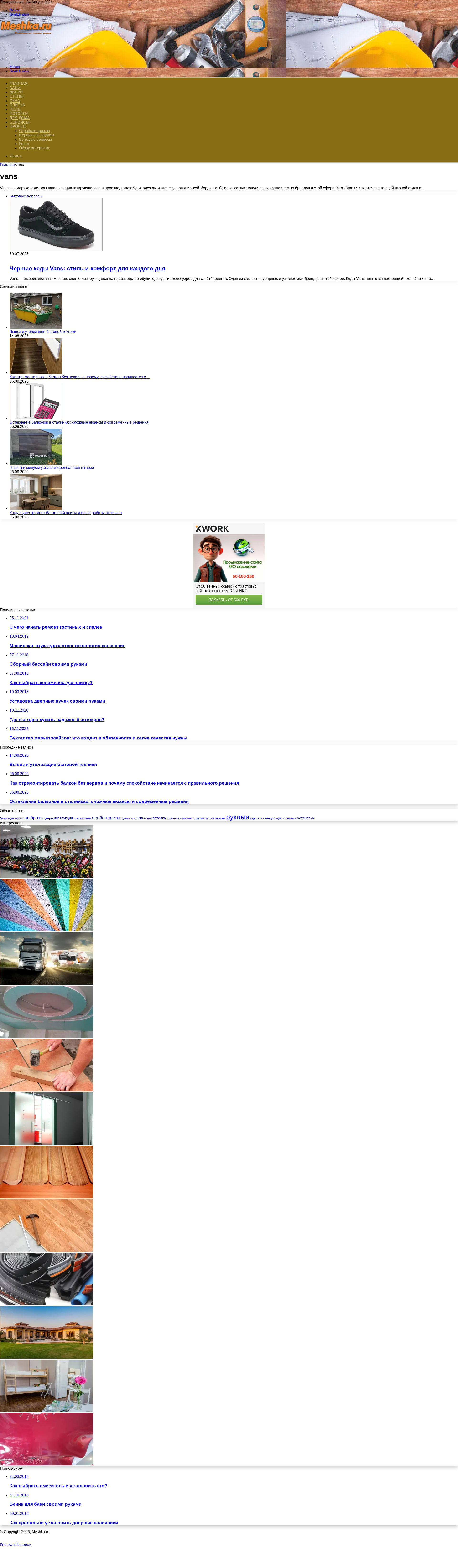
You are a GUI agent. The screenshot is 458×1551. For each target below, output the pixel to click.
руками (237, 817)
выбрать (33, 817)
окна (87, 818)
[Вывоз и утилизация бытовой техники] (36, 327)
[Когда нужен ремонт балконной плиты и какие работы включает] (36, 509)
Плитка (17, 105)
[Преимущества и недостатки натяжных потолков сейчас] (46, 1464)
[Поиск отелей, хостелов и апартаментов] (46, 1411)
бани (3, 818)
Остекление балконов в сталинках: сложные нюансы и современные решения (79, 422)
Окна (15, 101)
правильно (186, 818)
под (133, 818)
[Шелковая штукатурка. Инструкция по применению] (46, 930)
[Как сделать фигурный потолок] (46, 1037)
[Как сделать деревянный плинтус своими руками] (46, 1197)
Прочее (18, 126)
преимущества (204, 818)
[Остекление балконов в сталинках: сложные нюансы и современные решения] (36, 418)
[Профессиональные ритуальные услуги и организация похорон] (46, 876)
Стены (16, 96)
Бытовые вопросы (35, 139)
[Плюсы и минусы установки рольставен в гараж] (36, 463)
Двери (16, 92)
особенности (106, 817)
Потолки (19, 114)
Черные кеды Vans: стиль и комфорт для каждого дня (87, 268)
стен (266, 818)
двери (48, 818)
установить (289, 818)
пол (139, 818)
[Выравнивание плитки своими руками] (46, 1090)
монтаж (78, 818)
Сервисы (19, 122)
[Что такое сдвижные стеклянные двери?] (46, 1144)
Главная (7, 165)
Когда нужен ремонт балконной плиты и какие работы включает (66, 513)
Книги (24, 144)
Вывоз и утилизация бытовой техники (43, 332)
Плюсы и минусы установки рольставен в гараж (52, 467)
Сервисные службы (36, 135)
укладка (276, 818)
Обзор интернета (34, 148)
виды (11, 818)
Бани (15, 88)
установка (305, 818)
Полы (15, 109)
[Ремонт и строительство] (27, 59)
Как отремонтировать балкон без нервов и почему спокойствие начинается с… (80, 377)
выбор (19, 818)
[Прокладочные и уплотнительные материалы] (46, 1304)
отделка (125, 818)
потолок (173, 818)
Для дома (20, 118)
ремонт (220, 818)
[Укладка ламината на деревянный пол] (46, 1250)
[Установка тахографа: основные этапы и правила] (46, 983)
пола (148, 818)
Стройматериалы (34, 131)
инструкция (63, 818)
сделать (256, 818)
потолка (159, 818)
